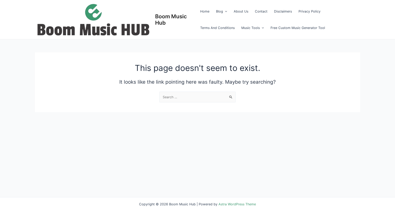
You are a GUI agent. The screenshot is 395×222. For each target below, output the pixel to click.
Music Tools (250, 28)
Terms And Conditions (217, 28)
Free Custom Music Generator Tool (298, 28)
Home (204, 11)
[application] (225, 11)
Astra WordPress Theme (237, 204)
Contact (261, 11)
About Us (241, 11)
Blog (219, 11)
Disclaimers (283, 11)
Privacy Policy (310, 11)
